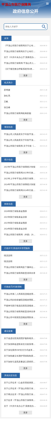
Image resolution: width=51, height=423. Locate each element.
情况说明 (8, 255)
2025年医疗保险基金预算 (15, 223)
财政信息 (8, 204)
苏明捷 (7, 90)
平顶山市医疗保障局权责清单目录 (19, 273)
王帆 (6, 101)
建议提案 (8, 331)
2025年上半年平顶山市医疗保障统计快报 (20, 178)
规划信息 (8, 127)
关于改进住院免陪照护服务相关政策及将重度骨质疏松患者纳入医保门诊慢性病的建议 (20, 338)
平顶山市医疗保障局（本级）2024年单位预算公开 (20, 234)
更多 (25, 75)
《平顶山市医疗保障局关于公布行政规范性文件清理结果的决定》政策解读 (20, 45)
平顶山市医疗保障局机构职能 (17, 113)
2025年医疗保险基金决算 (15, 217)
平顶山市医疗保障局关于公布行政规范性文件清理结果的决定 (20, 51)
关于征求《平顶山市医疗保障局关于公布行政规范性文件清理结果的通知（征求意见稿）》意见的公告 (20, 400)
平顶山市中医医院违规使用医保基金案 (20, 317)
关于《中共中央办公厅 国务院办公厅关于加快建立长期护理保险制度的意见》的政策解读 (20, 57)
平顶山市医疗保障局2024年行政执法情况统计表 (20, 190)
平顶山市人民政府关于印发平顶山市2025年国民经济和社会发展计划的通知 (20, 134)
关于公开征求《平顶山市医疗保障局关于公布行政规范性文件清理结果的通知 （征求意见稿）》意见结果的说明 (20, 388)
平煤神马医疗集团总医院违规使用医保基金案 (20, 306)
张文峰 (7, 107)
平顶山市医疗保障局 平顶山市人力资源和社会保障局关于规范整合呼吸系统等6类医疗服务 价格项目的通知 (20, 63)
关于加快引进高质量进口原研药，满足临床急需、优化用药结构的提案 (20, 362)
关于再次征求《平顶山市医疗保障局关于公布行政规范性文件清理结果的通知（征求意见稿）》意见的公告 (20, 394)
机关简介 (8, 83)
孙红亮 (7, 96)
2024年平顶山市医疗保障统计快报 (19, 184)
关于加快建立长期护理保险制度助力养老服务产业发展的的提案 (20, 356)
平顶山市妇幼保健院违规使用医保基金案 (20, 300)
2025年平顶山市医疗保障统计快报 (19, 167)
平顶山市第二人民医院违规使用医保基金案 (20, 294)
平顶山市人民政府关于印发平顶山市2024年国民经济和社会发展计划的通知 (20, 140)
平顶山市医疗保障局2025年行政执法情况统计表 (20, 173)
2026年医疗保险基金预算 (15, 211)
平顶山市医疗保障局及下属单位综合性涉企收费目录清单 (20, 267)
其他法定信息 (10, 375)
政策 (6, 38)
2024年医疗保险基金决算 (15, 229)
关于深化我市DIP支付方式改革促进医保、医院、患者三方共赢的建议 (20, 350)
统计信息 (8, 159)
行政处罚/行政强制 (13, 287)
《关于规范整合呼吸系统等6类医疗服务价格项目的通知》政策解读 (20, 69)
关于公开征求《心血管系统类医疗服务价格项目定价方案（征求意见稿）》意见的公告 (20, 383)
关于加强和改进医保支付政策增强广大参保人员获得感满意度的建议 (20, 344)
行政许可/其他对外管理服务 (17, 248)
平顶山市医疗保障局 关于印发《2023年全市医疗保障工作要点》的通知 (20, 146)
